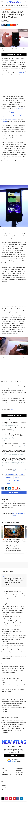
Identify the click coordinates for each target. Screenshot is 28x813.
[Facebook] (2, 25)
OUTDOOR (17, 5)
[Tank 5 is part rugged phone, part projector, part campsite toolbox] (14, 531)
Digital (8, 480)
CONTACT (4, 787)
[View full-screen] (26, 30)
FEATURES (4, 777)
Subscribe (14, 755)
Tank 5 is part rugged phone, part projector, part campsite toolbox (13, 541)
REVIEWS (3, 779)
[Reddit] (11, 25)
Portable (17, 477)
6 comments (15, 492)
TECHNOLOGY (19, 772)
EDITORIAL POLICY (6, 774)
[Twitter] (5, 25)
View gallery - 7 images (14, 54)
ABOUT (3, 772)
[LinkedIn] (8, 25)
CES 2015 (21, 73)
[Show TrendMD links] (25, 469)
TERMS (3, 783)
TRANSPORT (24, 5)
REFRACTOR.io (19, 777)
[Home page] (14, 2)
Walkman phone (15, 113)
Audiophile (17, 480)
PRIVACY (3, 785)
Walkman (4, 121)
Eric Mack (4, 499)
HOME (3, 768)
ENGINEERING (9, 5)
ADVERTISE (4, 781)
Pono (2, 388)
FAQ (2, 792)
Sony (11, 409)
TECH (2, 5)
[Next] (24, 539)
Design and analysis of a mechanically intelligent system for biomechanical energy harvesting (14, 423)
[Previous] (3, 539)
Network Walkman (18, 108)
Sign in (5, 577)
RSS (2, 789)
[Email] (17, 25)
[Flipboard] (14, 25)
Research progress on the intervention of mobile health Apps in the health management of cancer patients (13, 444)
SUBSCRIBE (4, 770)
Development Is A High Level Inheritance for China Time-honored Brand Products (14, 428)
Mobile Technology (6, 9)
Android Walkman (11, 119)
